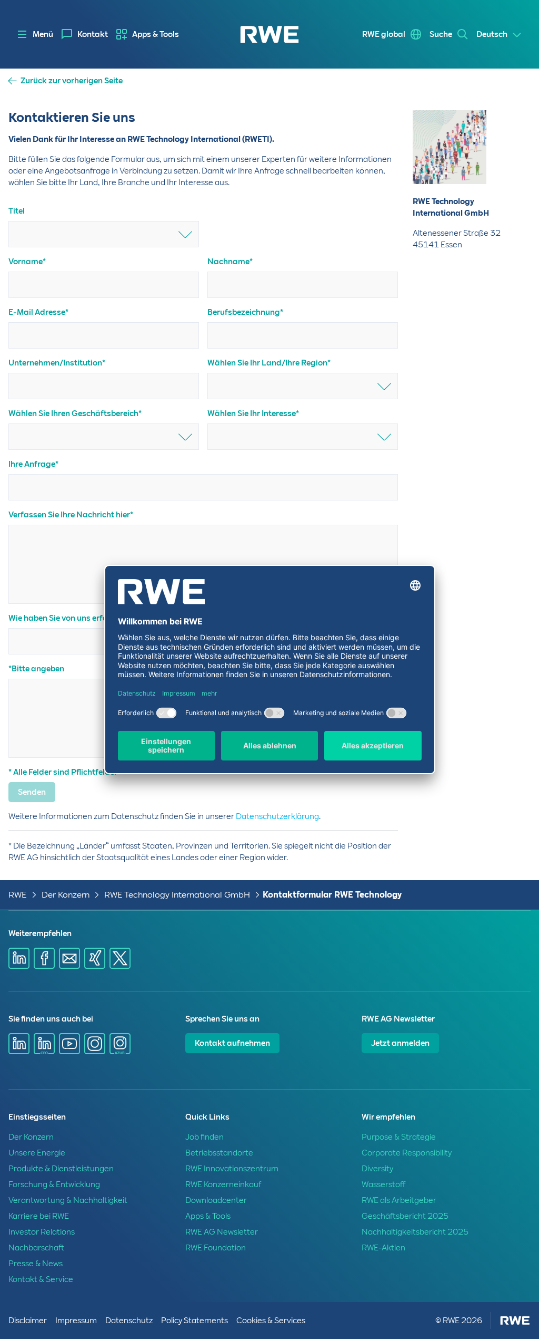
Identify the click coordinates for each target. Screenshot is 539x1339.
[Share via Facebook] (44, 958)
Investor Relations (41, 1232)
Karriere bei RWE (38, 1216)
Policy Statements (194, 1320)
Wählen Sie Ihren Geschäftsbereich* (75, 413)
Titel (16, 211)
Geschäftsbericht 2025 (405, 1216)
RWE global (383, 34)
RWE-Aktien (383, 1248)
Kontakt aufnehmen (232, 1043)
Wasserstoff (383, 1184)
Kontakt (92, 34)
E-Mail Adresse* (38, 312)
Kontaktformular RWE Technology (332, 895)
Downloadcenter (216, 1200)
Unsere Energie (36, 1153)
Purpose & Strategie (399, 1137)
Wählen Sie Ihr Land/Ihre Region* (269, 363)
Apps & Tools (155, 34)
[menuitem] (85, 34)
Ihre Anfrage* (33, 464)
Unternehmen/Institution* (56, 363)
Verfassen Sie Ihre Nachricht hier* (70, 514)
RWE (17, 895)
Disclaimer (27, 1320)
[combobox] (103, 234)
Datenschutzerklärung (277, 816)
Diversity (377, 1168)
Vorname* (27, 261)
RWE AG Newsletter (221, 1232)
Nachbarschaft (36, 1248)
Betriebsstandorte (219, 1153)
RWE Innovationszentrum (231, 1168)
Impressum (76, 1320)
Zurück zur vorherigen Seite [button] (72, 81)
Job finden (204, 1137)
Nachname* (230, 261)
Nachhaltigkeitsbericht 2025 (415, 1232)
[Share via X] (120, 958)
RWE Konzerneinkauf (223, 1184)
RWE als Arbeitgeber (399, 1200)
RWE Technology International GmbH (177, 895)
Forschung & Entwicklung (54, 1184)
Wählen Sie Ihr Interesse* (253, 413)
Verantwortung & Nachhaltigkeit (67, 1200)
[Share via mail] (69, 958)
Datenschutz (129, 1320)
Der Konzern (65, 895)
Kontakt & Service (40, 1279)
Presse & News (35, 1263)
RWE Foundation (215, 1248)
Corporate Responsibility (407, 1153)
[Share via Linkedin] (18, 958)
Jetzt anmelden (400, 1043)
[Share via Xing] (94, 958)
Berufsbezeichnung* (245, 312)
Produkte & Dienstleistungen (61, 1168)
